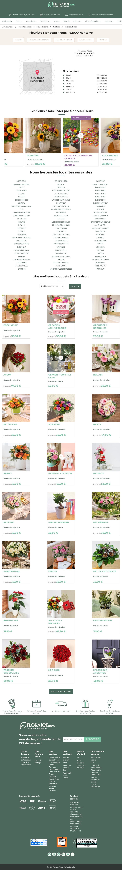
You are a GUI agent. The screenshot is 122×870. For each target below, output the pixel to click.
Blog (64, 770)
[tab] (8, 21)
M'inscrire (92, 739)
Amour (18, 40)
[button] (2, 140)
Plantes (103, 40)
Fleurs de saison (64, 40)
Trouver (75, 286)
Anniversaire (85, 40)
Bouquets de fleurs (39, 40)
